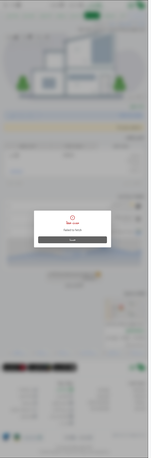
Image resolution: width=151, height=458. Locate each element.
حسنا (73, 240)
